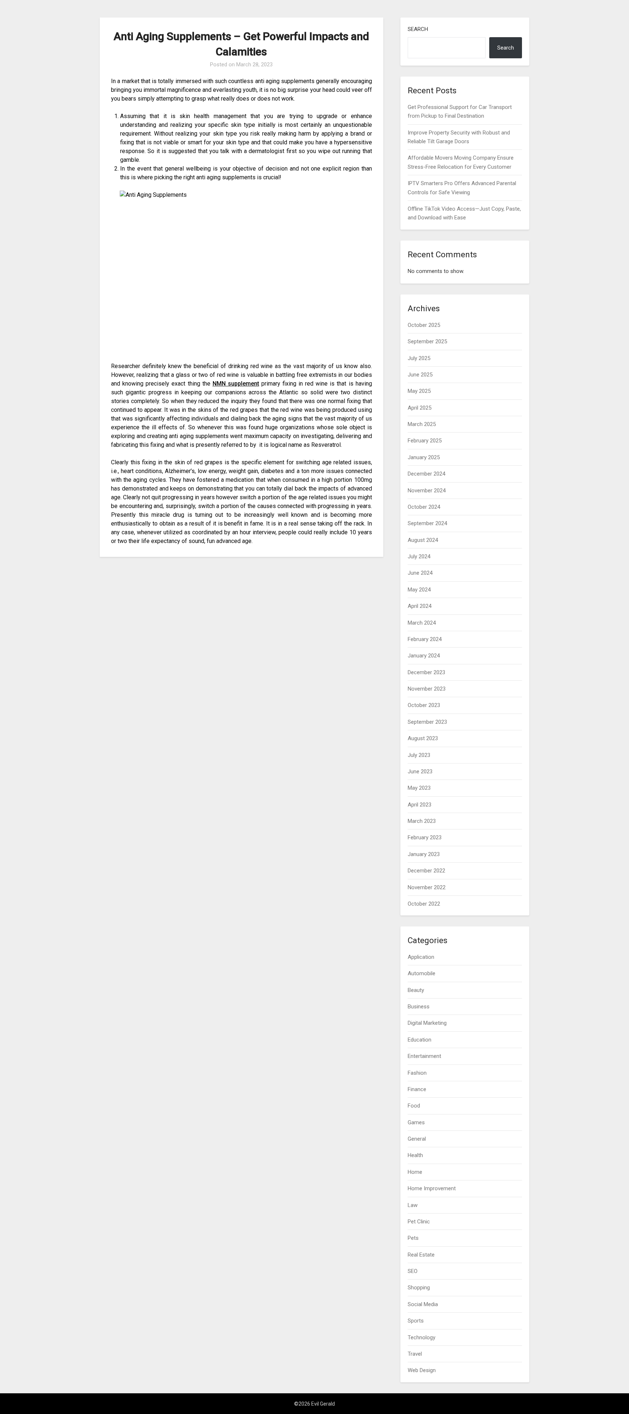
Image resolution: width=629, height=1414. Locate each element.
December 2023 (426, 672)
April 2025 (419, 408)
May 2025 (419, 391)
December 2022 (426, 870)
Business (419, 1006)
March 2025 (422, 424)
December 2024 (426, 473)
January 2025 (424, 457)
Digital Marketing (427, 1023)
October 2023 (424, 705)
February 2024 (425, 639)
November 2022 (427, 887)
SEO (413, 1271)
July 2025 (419, 358)
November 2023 (427, 688)
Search (418, 29)
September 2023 (427, 722)
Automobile (421, 973)
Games (416, 1122)
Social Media (423, 1304)
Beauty (416, 990)
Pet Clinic (419, 1221)
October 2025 (424, 325)
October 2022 (424, 904)
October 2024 (424, 507)
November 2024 (427, 490)
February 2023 (425, 837)
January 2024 (424, 655)
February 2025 (425, 440)
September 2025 (427, 341)
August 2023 (423, 738)
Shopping (419, 1287)
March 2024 (422, 623)
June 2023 (420, 771)
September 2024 (427, 523)
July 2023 (419, 755)
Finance (417, 1089)
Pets (413, 1238)
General (417, 1139)
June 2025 (420, 374)
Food (414, 1105)
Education (419, 1039)
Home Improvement (432, 1188)
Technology (421, 1337)
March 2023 (422, 821)
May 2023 (419, 788)
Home (415, 1172)
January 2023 (424, 854)
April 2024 (419, 606)
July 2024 (419, 556)
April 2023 (419, 804)
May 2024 (419, 589)
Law (413, 1205)
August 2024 (423, 540)
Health (415, 1155)
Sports (416, 1320)
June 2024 (420, 573)
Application (421, 957)
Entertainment (424, 1056)
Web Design (422, 1370)
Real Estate (421, 1254)
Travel (415, 1354)
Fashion (417, 1073)
